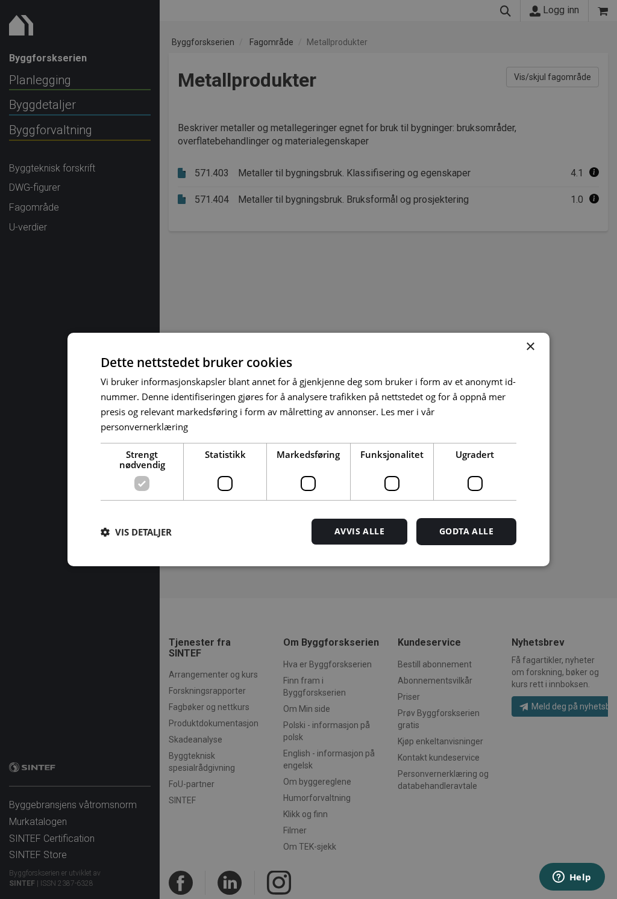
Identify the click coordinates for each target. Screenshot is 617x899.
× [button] (529, 346)
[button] (136, 532)
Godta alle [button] (466, 531)
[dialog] (308, 449)
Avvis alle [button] (359, 531)
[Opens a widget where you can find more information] (572, 878)
